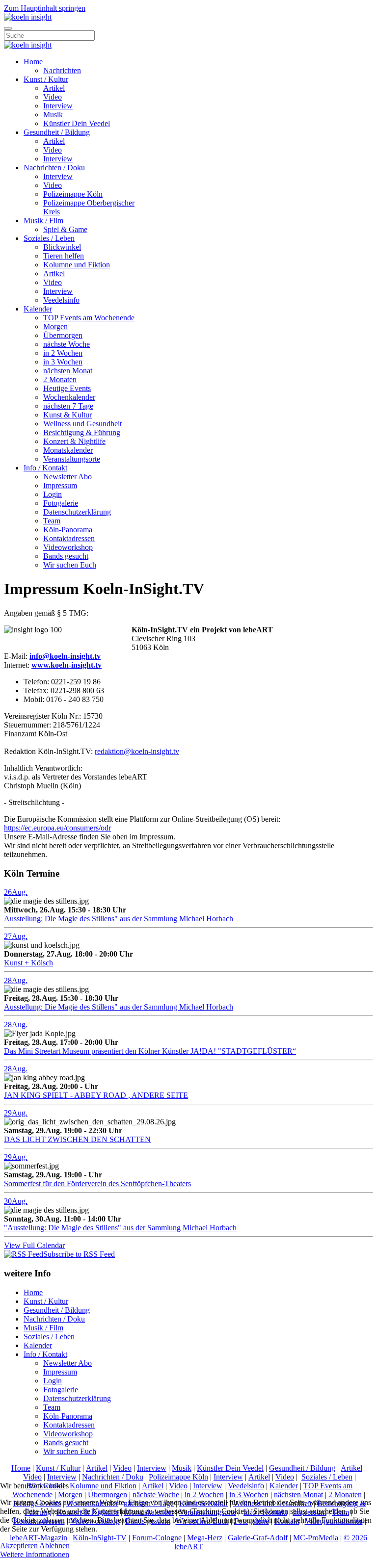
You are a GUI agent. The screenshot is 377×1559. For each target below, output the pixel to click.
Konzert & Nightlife (74, 441)
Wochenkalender (69, 397)
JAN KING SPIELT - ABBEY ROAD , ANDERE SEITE (96, 1095)
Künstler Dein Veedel (76, 123)
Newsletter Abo (67, 476)
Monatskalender (68, 450)
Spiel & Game (65, 229)
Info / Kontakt (45, 468)
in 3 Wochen (62, 362)
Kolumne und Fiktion (76, 264)
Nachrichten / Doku (54, 167)
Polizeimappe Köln (73, 194)
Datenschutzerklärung (77, 512)
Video (52, 97)
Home (33, 61)
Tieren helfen (63, 256)
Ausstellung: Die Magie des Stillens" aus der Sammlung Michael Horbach (118, 918)
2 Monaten (60, 379)
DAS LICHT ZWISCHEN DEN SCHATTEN (77, 1139)
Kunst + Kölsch (28, 963)
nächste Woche (66, 344)
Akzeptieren (19, 1545)
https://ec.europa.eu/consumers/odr (57, 828)
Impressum (60, 485)
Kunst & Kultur (67, 415)
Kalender (38, 309)
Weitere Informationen (34, 1554)
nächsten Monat (67, 370)
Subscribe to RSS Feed (79, 1254)
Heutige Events (67, 388)
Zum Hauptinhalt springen (44, 8)
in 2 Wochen (62, 353)
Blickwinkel (62, 247)
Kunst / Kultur (46, 79)
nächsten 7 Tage (68, 406)
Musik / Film (43, 220)
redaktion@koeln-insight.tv (137, 751)
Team (51, 521)
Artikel (54, 88)
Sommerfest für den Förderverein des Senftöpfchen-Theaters (97, 1183)
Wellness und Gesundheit (82, 423)
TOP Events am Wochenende (89, 317)
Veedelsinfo (61, 300)
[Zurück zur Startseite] (28, 17)
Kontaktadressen (69, 538)
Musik (53, 114)
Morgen (55, 326)
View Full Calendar (34, 1245)
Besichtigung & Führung (81, 432)
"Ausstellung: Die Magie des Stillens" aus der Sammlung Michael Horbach (120, 1227)
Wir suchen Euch (69, 565)
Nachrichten (62, 70)
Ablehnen (54, 1545)
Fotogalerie (60, 503)
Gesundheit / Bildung (57, 132)
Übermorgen (62, 335)
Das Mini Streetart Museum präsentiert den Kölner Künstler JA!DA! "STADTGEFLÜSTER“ (150, 1051)
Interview (58, 106)
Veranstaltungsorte (71, 459)
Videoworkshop (68, 547)
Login (52, 494)
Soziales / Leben (49, 238)
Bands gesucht (65, 556)
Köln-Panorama (67, 529)
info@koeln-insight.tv (65, 656)
